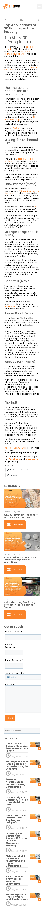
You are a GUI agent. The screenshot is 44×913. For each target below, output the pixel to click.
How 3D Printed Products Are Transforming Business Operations (20, 560)
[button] (39, 6)
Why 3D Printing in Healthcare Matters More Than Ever (21, 516)
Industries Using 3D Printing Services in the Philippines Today (19, 605)
